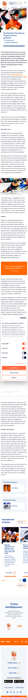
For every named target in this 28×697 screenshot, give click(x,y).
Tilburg (25, 77)
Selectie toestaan (14, 372)
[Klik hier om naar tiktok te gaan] (14, 692)
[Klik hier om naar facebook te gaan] (7, 692)
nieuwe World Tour (17, 75)
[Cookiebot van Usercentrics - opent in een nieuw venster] (20, 318)
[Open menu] (25, 2)
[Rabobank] (16, 642)
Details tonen (19, 363)
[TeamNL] (9, 626)
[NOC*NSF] (26, 641)
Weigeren (14, 377)
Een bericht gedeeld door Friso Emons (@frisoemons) (15, 396)
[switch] (24, 348)
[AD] (22, 641)
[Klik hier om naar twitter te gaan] (17, 692)
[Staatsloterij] (2, 641)
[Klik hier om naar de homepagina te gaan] (4, 5)
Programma (13, 7)
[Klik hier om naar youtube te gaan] (20, 692)
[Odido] (8, 641)
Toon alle (20, 522)
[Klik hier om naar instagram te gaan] (11, 692)
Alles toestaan (14, 368)
